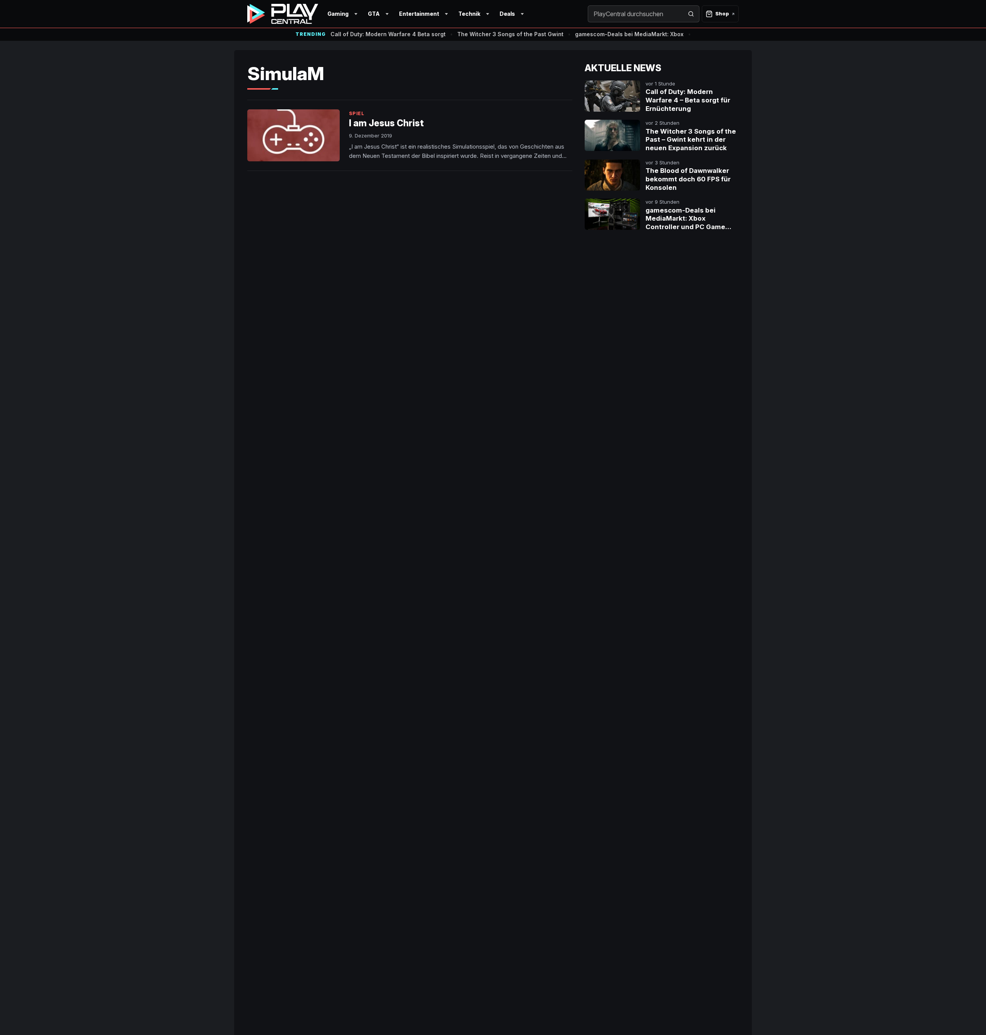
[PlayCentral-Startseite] (282, 14)
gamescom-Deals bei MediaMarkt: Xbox (629, 34)
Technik (469, 13)
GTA (374, 13)
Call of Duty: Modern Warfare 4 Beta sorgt (388, 34)
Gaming (338, 13)
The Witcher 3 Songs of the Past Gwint (510, 34)
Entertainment (419, 13)
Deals (507, 13)
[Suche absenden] (690, 13)
